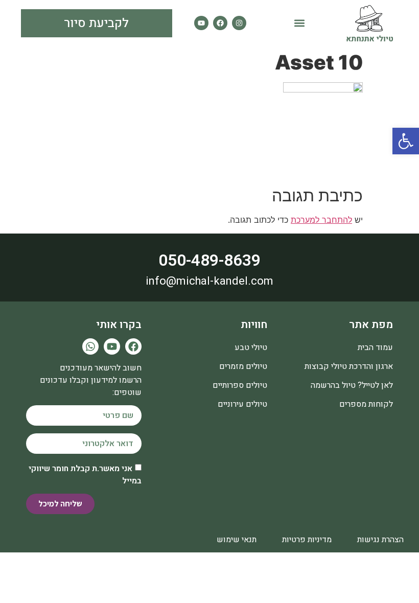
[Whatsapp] (90, 346)
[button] (299, 23)
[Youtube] (201, 23)
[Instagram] (239, 23)
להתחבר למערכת (321, 220)
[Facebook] (220, 23)
